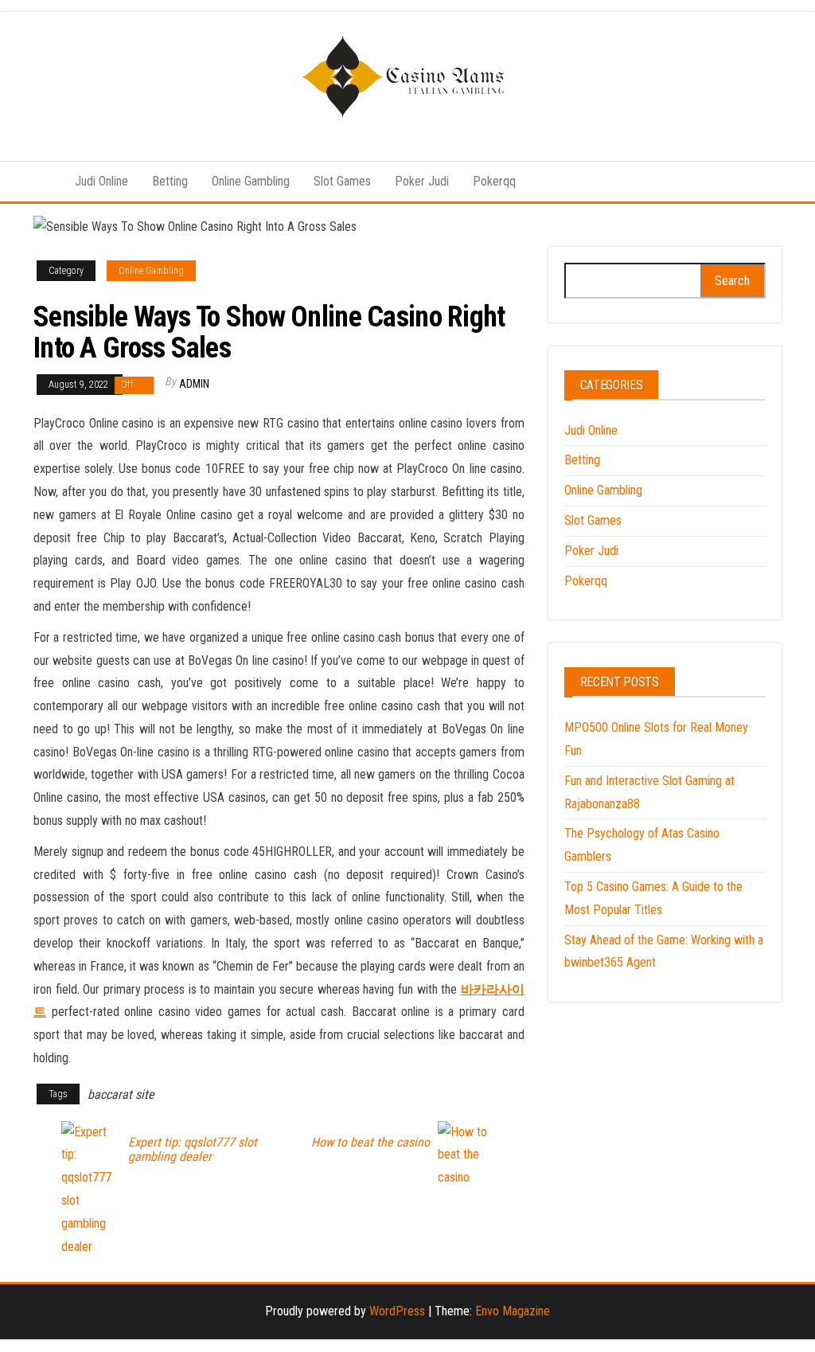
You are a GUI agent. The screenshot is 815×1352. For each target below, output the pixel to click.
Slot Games (342, 181)
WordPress (397, 1311)
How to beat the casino (370, 1142)
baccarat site (121, 1094)
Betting (170, 181)
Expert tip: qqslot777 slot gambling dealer (192, 1149)
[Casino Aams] (42, 181)
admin (194, 383)
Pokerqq (494, 181)
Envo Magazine (512, 1311)
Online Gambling (251, 181)
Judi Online (101, 181)
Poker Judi (422, 181)
